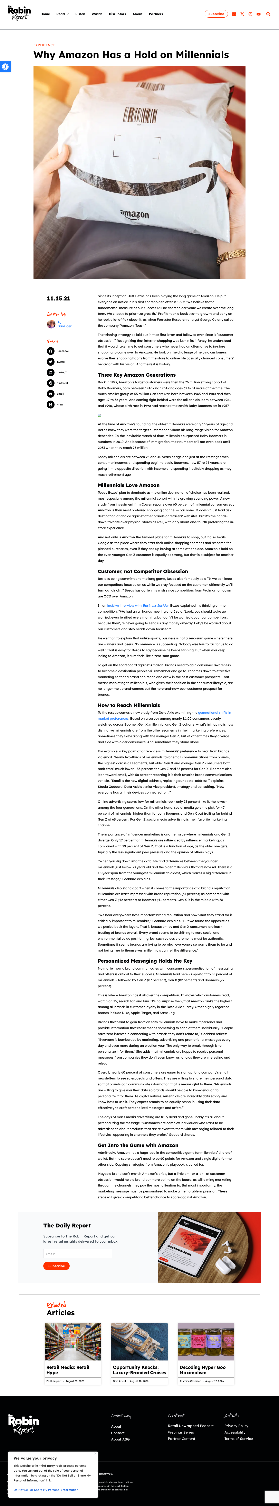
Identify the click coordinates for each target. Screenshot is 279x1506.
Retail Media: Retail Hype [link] (67, 1369)
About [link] (116, 1426)
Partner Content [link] (181, 1438)
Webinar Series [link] (181, 1432)
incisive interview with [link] (138, 605)
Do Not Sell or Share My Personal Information (46, 1490)
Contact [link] (118, 1433)
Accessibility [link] (235, 1432)
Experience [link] (44, 45)
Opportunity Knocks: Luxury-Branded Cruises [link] (139, 1369)
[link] (5, 66)
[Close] (95, 1453)
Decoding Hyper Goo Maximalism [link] (202, 1369)
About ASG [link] (120, 1439)
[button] (67, 14)
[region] (53, 1475)
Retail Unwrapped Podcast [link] (191, 1426)
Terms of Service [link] (238, 1438)
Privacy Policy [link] (236, 1426)
